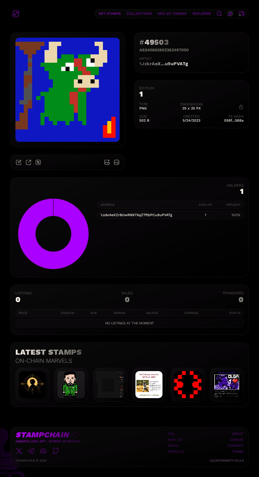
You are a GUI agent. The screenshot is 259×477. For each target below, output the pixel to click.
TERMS (238, 451)
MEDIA (173, 445)
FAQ (171, 434)
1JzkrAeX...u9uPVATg (163, 63)
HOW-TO (175, 440)
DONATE (237, 440)
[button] (16, 14)
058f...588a (234, 120)
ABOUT (238, 434)
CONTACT (236, 445)
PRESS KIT (176, 451)
